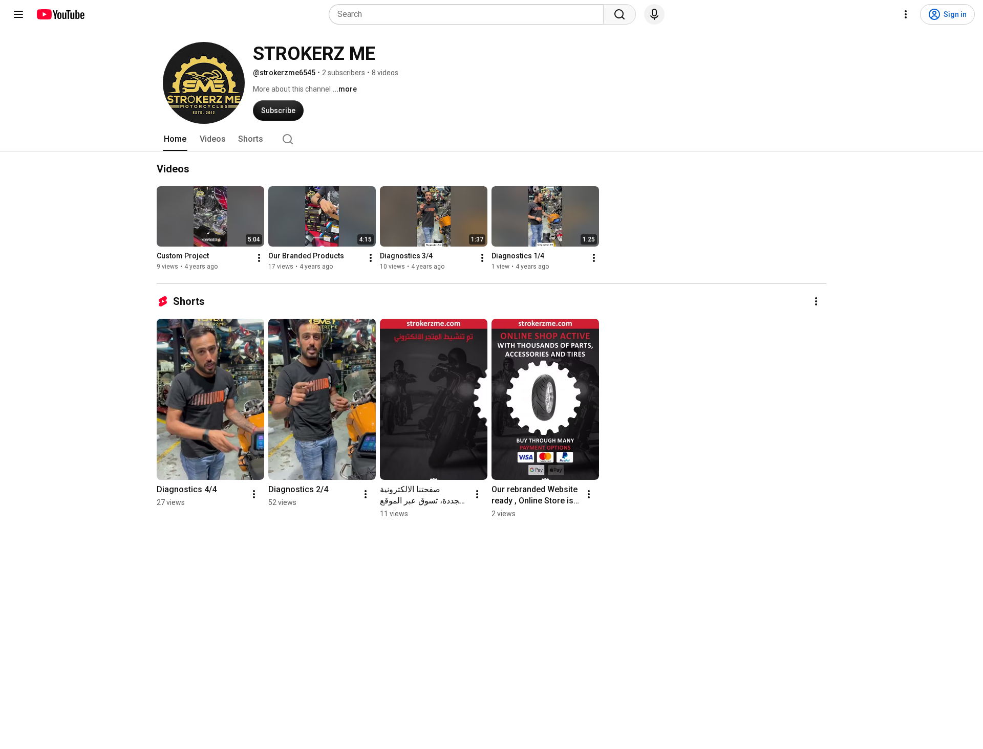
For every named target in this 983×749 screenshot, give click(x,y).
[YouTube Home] (60, 14)
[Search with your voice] (654, 14)
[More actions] (259, 258)
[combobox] (469, 14)
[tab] (175, 139)
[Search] (619, 14)
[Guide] (18, 14)
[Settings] (906, 14)
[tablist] (491, 139)
